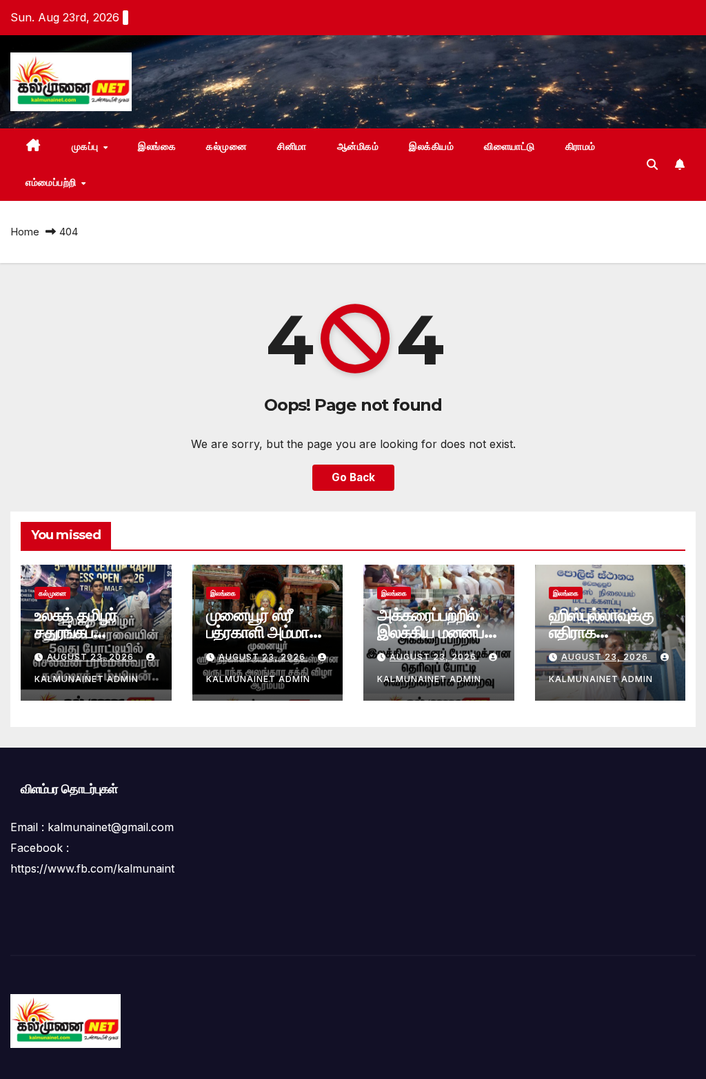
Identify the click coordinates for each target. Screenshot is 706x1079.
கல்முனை (226, 146)
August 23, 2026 (92, 657)
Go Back (353, 477)
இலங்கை (157, 146)
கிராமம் (580, 146)
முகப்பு (87, 146)
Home (24, 231)
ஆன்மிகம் (358, 146)
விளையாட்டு (509, 146)
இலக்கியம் (431, 146)
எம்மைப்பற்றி (52, 182)
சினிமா (292, 146)
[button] (652, 164)
